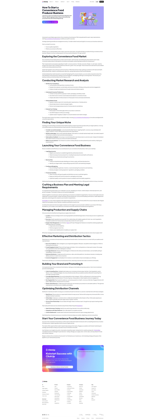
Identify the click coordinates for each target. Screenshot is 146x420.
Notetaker (44, 392)
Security (83, 418)
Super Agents (44, 388)
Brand (80, 401)
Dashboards (57, 393)
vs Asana (68, 389)
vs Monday (69, 393)
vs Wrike (68, 398)
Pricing (72, 1)
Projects (56, 388)
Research (93, 399)
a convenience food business (53, 38)
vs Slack (68, 394)
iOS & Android (45, 400)
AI (42, 384)
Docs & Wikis (57, 389)
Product (56, 384)
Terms (92, 418)
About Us (81, 386)
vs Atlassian (69, 386)
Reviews (80, 398)
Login (97, 1)
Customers (81, 389)
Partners (80, 394)
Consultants (81, 396)
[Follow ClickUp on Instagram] (46, 414)
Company (81, 384)
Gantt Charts (57, 396)
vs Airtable (69, 403)
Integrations (79, 305)
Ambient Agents (45, 390)
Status (78, 418)
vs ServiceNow (70, 391)
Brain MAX (44, 404)
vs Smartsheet (69, 396)
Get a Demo (94, 389)
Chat (55, 386)
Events (80, 393)
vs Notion (69, 401)
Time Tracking (57, 394)
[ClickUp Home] (45, 2)
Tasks (68, 222)
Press (80, 399)
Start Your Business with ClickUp (50, 22)
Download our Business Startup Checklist (59, 367)
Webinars (93, 396)
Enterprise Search (45, 394)
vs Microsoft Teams (70, 388)
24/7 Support (94, 386)
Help (92, 384)
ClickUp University (95, 394)
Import (93, 391)
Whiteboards (57, 399)
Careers (80, 388)
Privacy (88, 418)
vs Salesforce (69, 399)
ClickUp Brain (97, 330)
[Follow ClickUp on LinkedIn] (43, 414)
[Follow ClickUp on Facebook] (45, 414)
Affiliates (81, 391)
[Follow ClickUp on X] (48, 414)
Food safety (45, 200)
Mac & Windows (45, 402)
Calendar (56, 391)
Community (94, 393)
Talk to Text (44, 395)
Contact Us (94, 388)
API (55, 401)
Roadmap (81, 403)
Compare (68, 384)
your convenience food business (81, 117)
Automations (57, 398)
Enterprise (78, 1)
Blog (92, 398)
